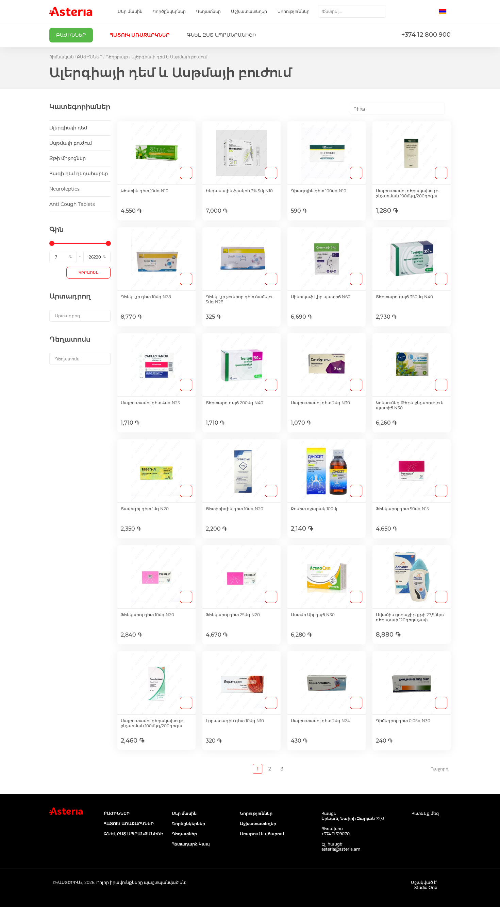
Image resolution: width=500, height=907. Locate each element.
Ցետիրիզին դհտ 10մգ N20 (234, 508)
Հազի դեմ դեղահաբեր (78, 174)
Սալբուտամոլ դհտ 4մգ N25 (150, 402)
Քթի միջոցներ (67, 158)
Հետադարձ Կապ (191, 844)
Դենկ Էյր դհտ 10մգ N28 (146, 296)
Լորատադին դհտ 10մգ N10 (235, 720)
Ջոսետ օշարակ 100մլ (314, 508)
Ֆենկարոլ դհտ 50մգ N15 (402, 508)
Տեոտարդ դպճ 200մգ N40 (234, 402)
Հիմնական (61, 56)
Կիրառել (88, 272)
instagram (431, 826)
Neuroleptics (64, 189)
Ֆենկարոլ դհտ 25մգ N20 (233, 614)
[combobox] (352, 11)
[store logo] (70, 11)
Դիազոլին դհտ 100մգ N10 (318, 190)
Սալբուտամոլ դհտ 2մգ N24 (320, 720)
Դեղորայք (116, 56)
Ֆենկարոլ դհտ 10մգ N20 (147, 614)
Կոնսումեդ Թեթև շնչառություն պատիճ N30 (410, 405)
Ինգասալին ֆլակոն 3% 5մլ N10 (239, 190)
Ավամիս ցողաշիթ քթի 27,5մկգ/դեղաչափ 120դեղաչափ (410, 617)
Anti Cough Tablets (72, 204)
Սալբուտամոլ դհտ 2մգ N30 (320, 402)
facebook (416, 826)
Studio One (425, 887)
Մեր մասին (130, 11)
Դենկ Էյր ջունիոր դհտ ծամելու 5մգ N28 (239, 299)
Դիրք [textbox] (359, 108)
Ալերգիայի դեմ (68, 128)
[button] (445, 11)
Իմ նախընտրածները (415, 11)
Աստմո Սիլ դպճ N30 (313, 614)
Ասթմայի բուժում (70, 143)
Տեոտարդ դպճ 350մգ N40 (404, 296)
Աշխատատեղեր (249, 11)
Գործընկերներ (169, 11)
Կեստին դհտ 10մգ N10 (144, 190)
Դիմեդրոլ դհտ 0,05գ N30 (403, 720)
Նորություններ (293, 11)
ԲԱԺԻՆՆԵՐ (89, 56)
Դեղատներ (208, 11)
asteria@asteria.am (341, 849)
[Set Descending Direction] (451, 109)
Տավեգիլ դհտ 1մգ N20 (145, 508)
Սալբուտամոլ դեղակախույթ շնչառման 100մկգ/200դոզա (407, 193)
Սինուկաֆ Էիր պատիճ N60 (320, 296)
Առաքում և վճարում (262, 833)
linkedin (446, 826)
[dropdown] (80, 316)
